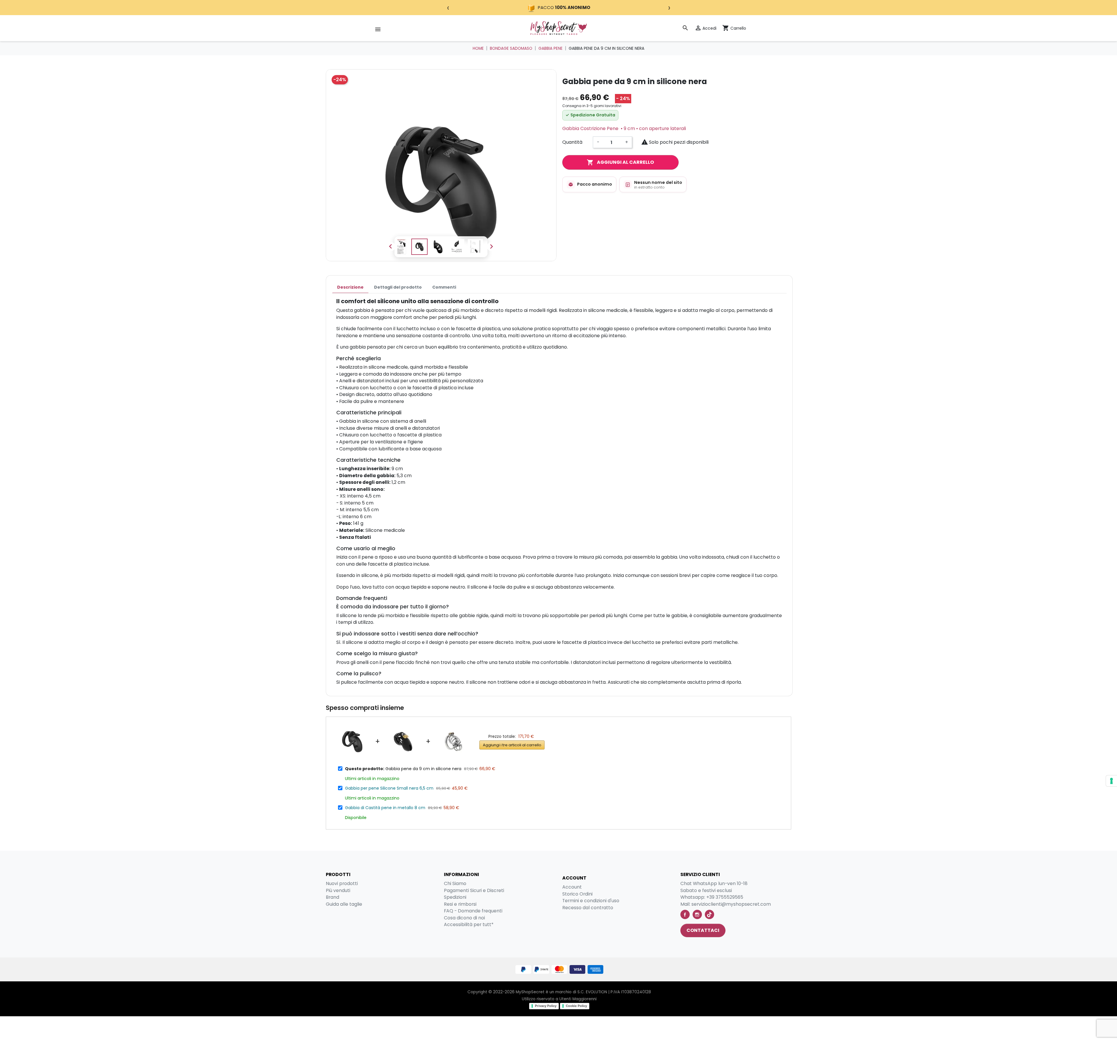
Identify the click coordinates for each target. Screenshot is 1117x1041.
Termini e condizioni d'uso (590, 901)
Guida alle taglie (344, 904)
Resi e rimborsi (460, 904)
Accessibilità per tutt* (469, 924)
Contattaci (702, 930)
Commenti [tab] (444, 287)
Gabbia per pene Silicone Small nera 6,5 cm (389, 788)
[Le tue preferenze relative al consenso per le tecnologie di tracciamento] (1111, 780)
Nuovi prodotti (342, 883)
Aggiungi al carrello (620, 162)
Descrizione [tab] (350, 287)
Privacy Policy (545, 1006)
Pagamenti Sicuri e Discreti (474, 890)
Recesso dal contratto (587, 908)
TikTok (709, 914)
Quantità (572, 142)
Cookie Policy (576, 1006)
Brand (332, 897)
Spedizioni (455, 897)
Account (572, 887)
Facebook (685, 914)
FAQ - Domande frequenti (473, 911)
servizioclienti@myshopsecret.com (731, 904)
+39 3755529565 (724, 897)
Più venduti (338, 890)
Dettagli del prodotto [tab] (398, 287)
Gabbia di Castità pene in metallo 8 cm (385, 808)
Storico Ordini (577, 894)
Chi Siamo (455, 883)
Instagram (697, 914)
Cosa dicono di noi (464, 918)
